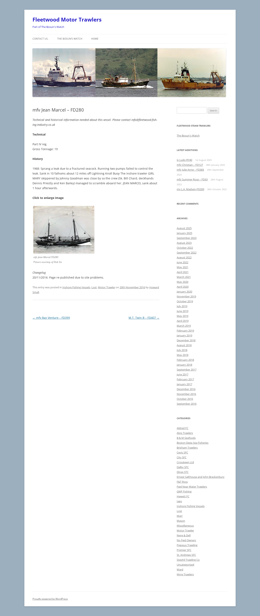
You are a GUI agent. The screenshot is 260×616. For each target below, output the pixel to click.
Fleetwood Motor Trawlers (67, 19)
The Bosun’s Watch (69, 38)
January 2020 (184, 291)
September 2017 (186, 369)
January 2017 (184, 384)
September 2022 (186, 252)
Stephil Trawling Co (188, 560)
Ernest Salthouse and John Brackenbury (200, 477)
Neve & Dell (184, 535)
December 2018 (186, 340)
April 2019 (182, 321)
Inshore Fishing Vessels (76, 287)
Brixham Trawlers (187, 447)
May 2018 (182, 355)
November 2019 (186, 296)
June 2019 (182, 311)
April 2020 (182, 286)
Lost (94, 287)
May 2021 (182, 267)
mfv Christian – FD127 (190, 165)
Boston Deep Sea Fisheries (192, 443)
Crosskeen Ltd (185, 462)
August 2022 (184, 257)
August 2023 (184, 243)
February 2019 (185, 330)
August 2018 (184, 345)
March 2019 (184, 326)
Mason (181, 521)
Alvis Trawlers (185, 433)
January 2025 (184, 233)
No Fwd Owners (186, 540)
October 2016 (185, 399)
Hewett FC (183, 496)
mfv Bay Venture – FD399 (51, 318)
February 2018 (185, 360)
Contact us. (40, 38)
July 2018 (182, 350)
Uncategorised (185, 564)
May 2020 (182, 282)
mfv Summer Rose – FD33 (192, 179)
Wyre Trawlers (185, 574)
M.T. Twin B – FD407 (144, 318)
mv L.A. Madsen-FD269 (190, 189)
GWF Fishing (184, 491)
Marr (180, 516)
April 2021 (182, 272)
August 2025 (184, 228)
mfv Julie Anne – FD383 (190, 169)
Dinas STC (182, 472)
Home (95, 38)
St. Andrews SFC (186, 555)
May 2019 (182, 316)
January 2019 (184, 335)
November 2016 (186, 394)
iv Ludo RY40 (184, 160)
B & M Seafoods (186, 438)
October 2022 (185, 247)
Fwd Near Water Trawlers (192, 486)
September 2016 (186, 404)
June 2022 (182, 262)
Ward (180, 569)
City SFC (181, 457)
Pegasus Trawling (187, 545)
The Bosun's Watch (188, 135)
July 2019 (182, 306)
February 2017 (185, 379)
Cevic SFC (182, 452)
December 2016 (186, 389)
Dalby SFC (183, 467)
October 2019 (185, 301)
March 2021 (184, 277)
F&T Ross (182, 482)
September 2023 (186, 238)
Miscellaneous (185, 525)
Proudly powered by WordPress (50, 599)
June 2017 (182, 374)
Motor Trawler (106, 287)
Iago (179, 501)
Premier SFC (184, 550)
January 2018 (184, 365)
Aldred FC (182, 428)
